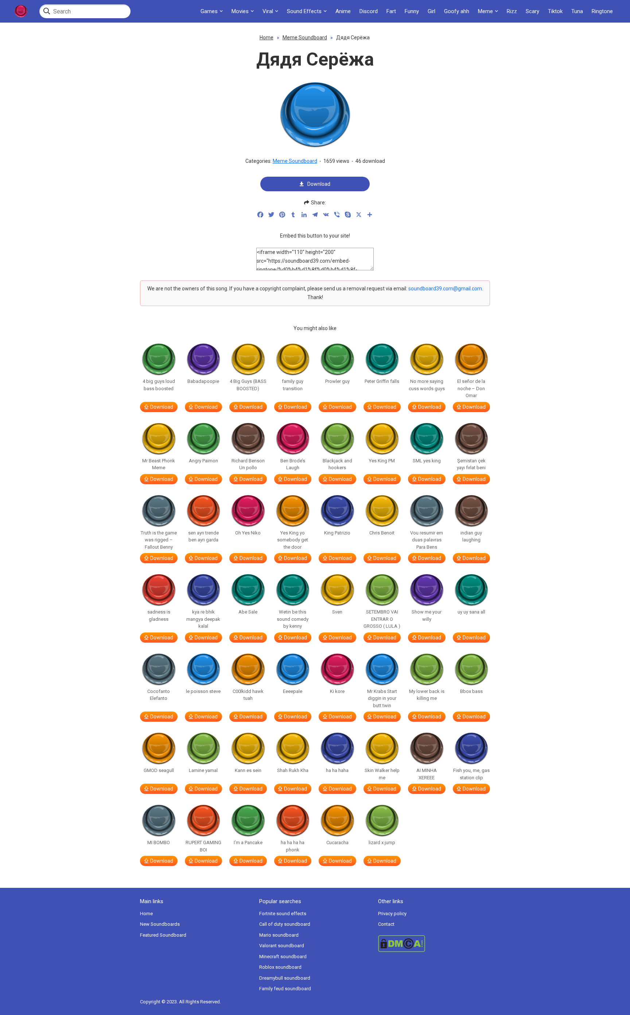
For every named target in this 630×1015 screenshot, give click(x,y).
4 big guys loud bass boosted (159, 385)
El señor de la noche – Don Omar (471, 388)
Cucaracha (337, 842)
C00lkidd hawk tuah (248, 695)
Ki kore (337, 691)
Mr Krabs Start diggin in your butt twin (382, 698)
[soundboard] (21, 11)
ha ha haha (337, 770)
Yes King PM (382, 460)
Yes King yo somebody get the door (292, 540)
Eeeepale (292, 691)
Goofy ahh (456, 11)
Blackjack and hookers (337, 464)
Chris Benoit (381, 533)
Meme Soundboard (305, 37)
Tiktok (555, 11)
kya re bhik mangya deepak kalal (203, 619)
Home (266, 37)
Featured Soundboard (163, 935)
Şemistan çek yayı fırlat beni (471, 464)
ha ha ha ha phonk (292, 846)
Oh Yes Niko (248, 533)
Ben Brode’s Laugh (292, 464)
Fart (391, 11)
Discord (368, 11)
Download (318, 184)
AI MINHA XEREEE (426, 774)
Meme (485, 11)
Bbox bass (471, 691)
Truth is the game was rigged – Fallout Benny (159, 540)
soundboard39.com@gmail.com (445, 288)
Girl (431, 11)
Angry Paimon (203, 460)
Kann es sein (248, 770)
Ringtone (602, 11)
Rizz (512, 11)
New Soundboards (160, 924)
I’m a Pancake (248, 842)
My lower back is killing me (426, 695)
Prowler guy (337, 381)
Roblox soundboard (280, 967)
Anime (343, 11)
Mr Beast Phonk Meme (158, 464)
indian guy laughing (471, 536)
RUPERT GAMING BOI (203, 846)
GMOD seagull (159, 770)
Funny (412, 11)
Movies (240, 11)
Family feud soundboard (285, 988)
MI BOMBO (158, 842)
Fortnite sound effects (282, 913)
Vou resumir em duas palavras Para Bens (426, 540)
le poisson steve (203, 691)
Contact (386, 924)
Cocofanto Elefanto (158, 695)
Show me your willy (427, 615)
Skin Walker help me (382, 774)
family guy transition (292, 385)
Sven (337, 612)
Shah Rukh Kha (292, 770)
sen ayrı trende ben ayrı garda (203, 536)
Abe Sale (247, 612)
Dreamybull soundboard (284, 978)
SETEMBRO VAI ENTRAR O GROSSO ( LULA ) (381, 619)
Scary (532, 11)
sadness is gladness (158, 615)
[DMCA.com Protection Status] (434, 943)
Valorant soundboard (281, 945)
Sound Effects (304, 11)
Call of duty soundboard (284, 924)
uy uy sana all (471, 612)
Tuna (577, 11)
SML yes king (427, 460)
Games (209, 11)
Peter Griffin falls (382, 381)
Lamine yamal (203, 770)
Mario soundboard (279, 935)
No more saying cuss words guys (427, 385)
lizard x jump (382, 842)
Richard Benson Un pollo (248, 464)
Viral (267, 11)
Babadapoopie (203, 381)
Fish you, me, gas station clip (471, 774)
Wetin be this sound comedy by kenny (292, 619)
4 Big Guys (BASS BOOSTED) (248, 385)
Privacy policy (392, 913)
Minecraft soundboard (283, 956)
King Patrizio (337, 533)
